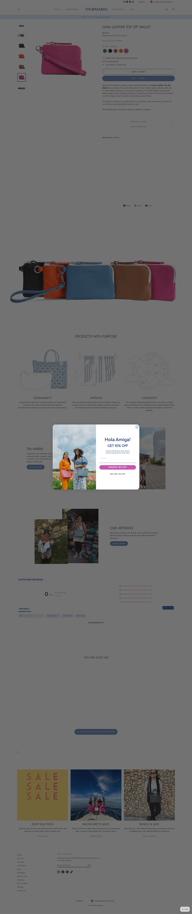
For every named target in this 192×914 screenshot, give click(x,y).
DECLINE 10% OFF (117, 474)
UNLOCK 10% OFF (118, 467)
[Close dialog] (137, 427)
